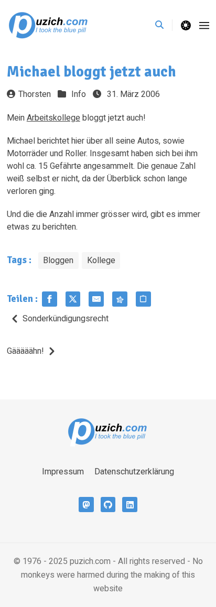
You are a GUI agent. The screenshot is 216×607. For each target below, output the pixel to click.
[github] (108, 504)
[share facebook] (49, 299)
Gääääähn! (25, 351)
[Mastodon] (86, 504)
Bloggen (58, 260)
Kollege (101, 260)
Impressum (63, 471)
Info (78, 94)
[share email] (96, 299)
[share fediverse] (119, 299)
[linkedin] (129, 504)
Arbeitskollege (53, 118)
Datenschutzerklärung (134, 471)
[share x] (73, 299)
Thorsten (34, 94)
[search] (163, 25)
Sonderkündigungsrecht (66, 318)
